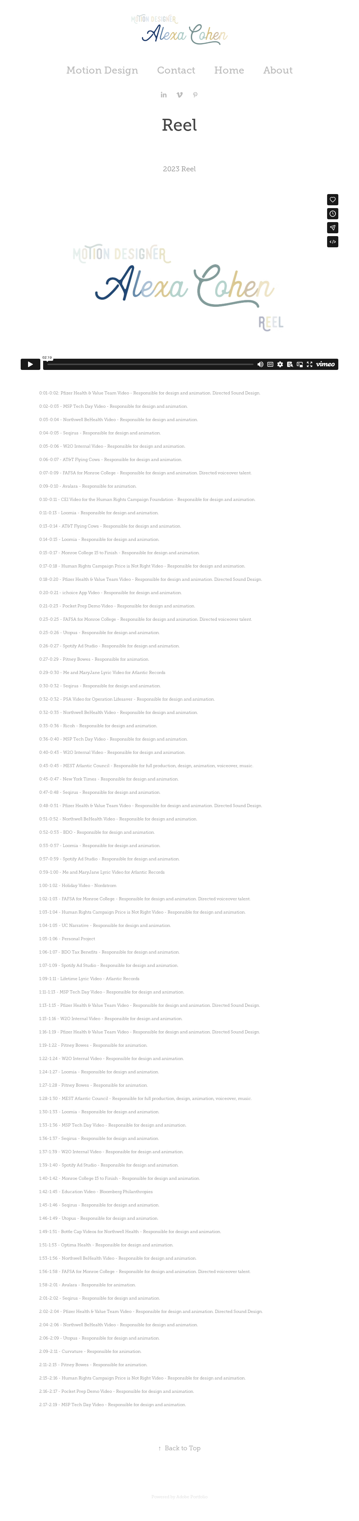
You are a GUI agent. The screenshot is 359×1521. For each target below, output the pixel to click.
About (278, 70)
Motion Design (102, 70)
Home (229, 70)
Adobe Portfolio (192, 1496)
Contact (176, 70)
